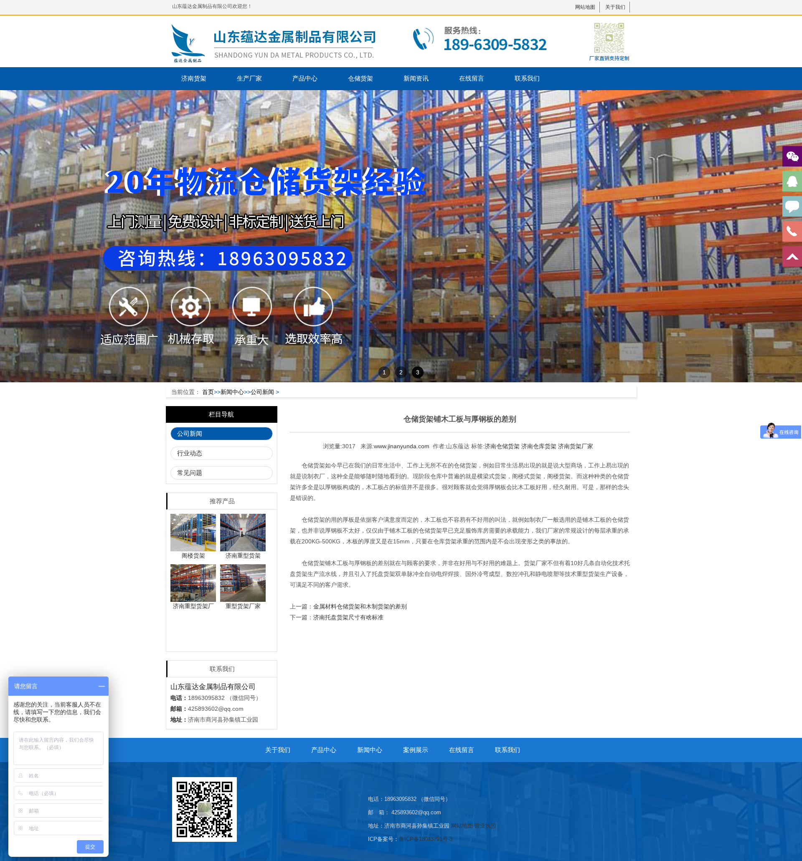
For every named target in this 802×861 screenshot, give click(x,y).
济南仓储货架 (502, 446)
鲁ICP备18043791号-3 (425, 839)
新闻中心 (232, 392)
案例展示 (415, 749)
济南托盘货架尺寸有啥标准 (348, 617)
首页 (208, 392)
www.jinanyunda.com (401, 446)
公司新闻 (262, 392)
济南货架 (193, 78)
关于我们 (615, 7)
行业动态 (189, 453)
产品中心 (304, 78)
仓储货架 (360, 78)
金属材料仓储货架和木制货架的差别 (360, 606)
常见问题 (189, 472)
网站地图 (585, 7)
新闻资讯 (416, 78)
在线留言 (471, 78)
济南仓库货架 (538, 446)
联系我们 (527, 78)
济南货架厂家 (575, 446)
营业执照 (485, 826)
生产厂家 (249, 78)
